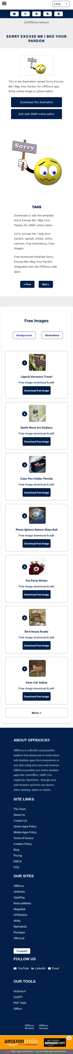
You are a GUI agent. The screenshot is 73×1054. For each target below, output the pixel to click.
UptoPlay (19, 897)
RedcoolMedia (22, 903)
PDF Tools (20, 1002)
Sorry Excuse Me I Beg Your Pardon (36, 38)
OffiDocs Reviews (29, 1027)
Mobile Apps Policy (25, 832)
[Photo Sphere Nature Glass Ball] (38, 523)
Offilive (18, 1008)
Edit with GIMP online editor (36, 114)
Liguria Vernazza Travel (36, 376)
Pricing (18, 855)
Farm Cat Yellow (36, 682)
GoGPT (18, 997)
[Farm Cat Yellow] (38, 676)
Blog (16, 849)
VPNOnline (20, 915)
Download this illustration (36, 102)
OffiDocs (19, 885)
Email (55, 968)
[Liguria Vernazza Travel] (38, 370)
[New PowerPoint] (58, 13)
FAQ (16, 867)
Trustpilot (22, 951)
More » (36, 713)
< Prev (27, 284)
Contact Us (20, 820)
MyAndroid (20, 926)
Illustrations (52, 335)
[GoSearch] (25, 13)
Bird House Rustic (36, 631)
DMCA (18, 861)
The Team (20, 809)
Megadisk (19, 909)
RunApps (19, 932)
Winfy (17, 920)
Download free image (36, 390)
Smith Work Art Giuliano (36, 427)
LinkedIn (40, 968)
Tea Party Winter (36, 580)
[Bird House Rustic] (38, 625)
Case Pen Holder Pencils (36, 478)
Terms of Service (24, 838)
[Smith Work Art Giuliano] (38, 421)
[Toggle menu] (4, 4)
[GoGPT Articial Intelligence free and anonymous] (14, 13)
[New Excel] (47, 13)
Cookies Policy (23, 844)
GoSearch (20, 991)
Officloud (19, 938)
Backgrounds (24, 335)
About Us (19, 814)
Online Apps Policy (25, 826)
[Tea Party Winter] (38, 574)
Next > (46, 284)
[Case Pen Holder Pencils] (38, 472)
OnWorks (19, 891)
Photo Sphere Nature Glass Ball (36, 529)
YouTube (23, 968)
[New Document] (36, 13)
